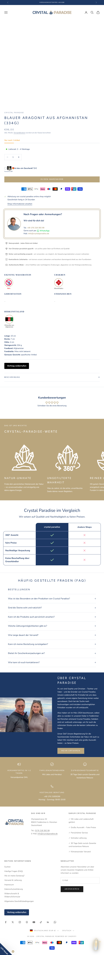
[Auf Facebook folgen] (5, 922)
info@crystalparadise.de (38, 233)
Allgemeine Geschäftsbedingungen (19, 901)
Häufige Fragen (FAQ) (13, 871)
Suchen (7, 867)
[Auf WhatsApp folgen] (55, 922)
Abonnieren (72, 889)
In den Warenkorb (51, 179)
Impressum (9, 884)
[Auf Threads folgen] (26, 922)
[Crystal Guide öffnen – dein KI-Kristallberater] (96, 945)
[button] (6, 949)
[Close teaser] (13, 951)
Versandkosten (19, 133)
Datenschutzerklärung (13, 889)
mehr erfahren (70, 751)
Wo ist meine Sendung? (14, 875)
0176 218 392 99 (42, 830)
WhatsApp (44, 230)
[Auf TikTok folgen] (41, 922)
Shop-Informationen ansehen (19, 204)
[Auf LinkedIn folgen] (48, 922)
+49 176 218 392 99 (35, 227)
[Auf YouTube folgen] (33, 922)
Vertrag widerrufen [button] (16, 365)
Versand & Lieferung (13, 880)
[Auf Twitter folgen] (12, 922)
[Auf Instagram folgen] (19, 922)
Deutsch (66, 930)
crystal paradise (14, 113)
